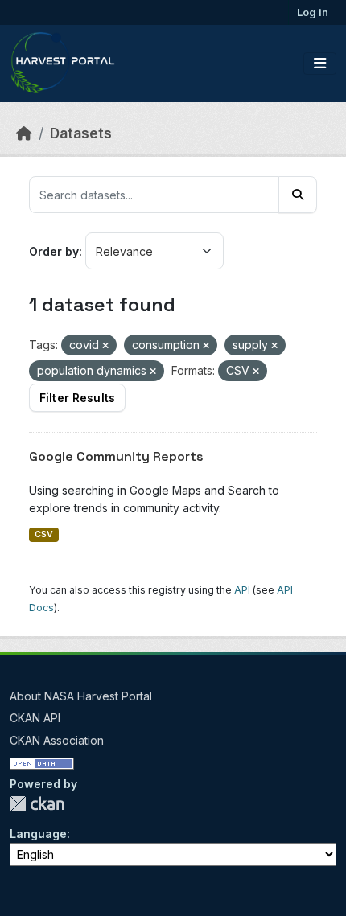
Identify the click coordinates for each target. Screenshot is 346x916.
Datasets (81, 133)
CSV (44, 534)
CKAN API (35, 718)
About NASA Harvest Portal (81, 696)
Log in (312, 12)
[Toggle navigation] (319, 63)
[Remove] (105, 345)
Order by (54, 251)
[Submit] (297, 194)
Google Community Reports (116, 456)
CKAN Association (57, 740)
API (242, 590)
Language (38, 833)
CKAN (37, 803)
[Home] (24, 133)
